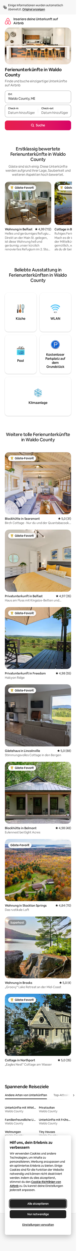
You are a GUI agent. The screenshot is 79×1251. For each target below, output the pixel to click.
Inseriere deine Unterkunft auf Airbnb (35, 21)
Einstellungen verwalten (38, 1225)
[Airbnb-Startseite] (8, 21)
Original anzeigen (33, 9)
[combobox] (38, 98)
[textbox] (21, 112)
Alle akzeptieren (38, 1203)
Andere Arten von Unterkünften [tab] (26, 1095)
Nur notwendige (38, 1214)
